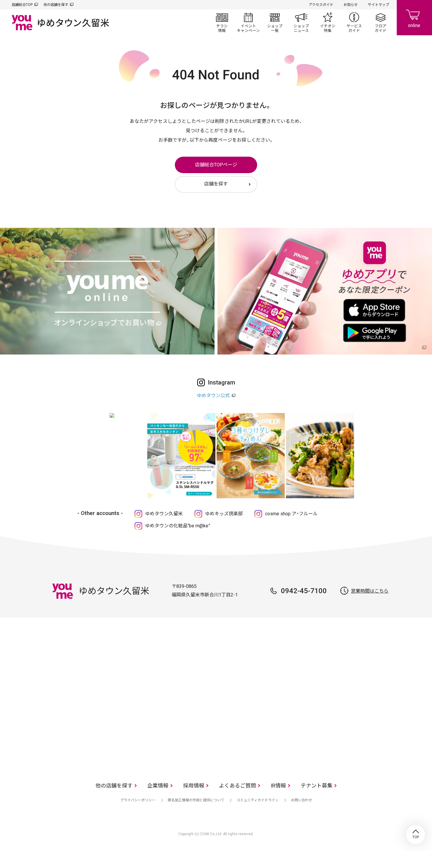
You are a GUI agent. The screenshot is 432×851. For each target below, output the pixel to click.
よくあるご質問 (237, 786)
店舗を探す (216, 184)
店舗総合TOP (22, 5)
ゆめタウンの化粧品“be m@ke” (177, 526)
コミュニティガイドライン (258, 800)
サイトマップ (378, 5)
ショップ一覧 (275, 22)
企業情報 (157, 786)
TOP (415, 834)
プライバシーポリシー (137, 800)
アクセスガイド (321, 5)
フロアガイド (380, 22)
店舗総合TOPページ (216, 165)
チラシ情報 (222, 22)
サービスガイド (354, 22)
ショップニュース (301, 22)
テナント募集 (316, 786)
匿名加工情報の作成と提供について (196, 800)
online (414, 17)
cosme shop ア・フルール (291, 513)
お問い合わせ (301, 800)
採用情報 (193, 786)
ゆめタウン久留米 (164, 513)
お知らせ (351, 5)
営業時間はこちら (370, 591)
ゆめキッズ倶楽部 (224, 513)
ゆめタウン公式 (213, 395)
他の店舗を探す (55, 5)
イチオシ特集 (327, 22)
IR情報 (278, 786)
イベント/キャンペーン (248, 22)
